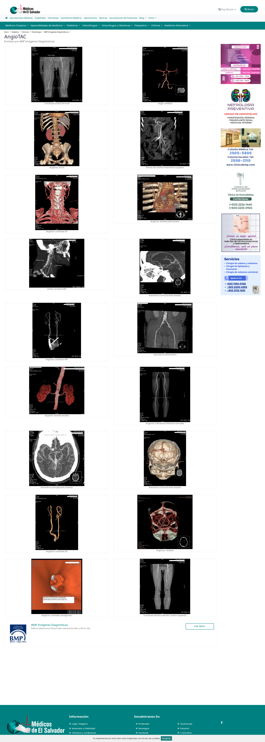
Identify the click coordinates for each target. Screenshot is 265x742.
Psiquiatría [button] (141, 25)
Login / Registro (80, 723)
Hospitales (40, 17)
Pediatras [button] (72, 25)
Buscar (250, 9)
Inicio (6, 32)
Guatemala (186, 723)
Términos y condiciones (84, 732)
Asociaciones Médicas (21, 17)
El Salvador (144, 723)
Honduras (143, 732)
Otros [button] (151, 17)
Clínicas (25, 32)
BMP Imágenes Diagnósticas (56, 32)
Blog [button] (142, 17)
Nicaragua (144, 728)
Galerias (15, 32)
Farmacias (53, 17)
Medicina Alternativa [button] (177, 25)
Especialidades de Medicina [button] (47, 25)
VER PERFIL (199, 626)
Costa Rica (186, 732)
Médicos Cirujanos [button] (16, 25)
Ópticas (103, 17)
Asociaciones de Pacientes (123, 17)
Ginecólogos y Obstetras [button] (116, 25)
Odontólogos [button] (90, 25)
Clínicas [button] (156, 25)
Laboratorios (90, 17)
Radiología (36, 32)
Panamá (184, 728)
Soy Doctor (227, 9)
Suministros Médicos (71, 17)
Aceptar (166, 738)
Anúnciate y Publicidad (83, 728)
